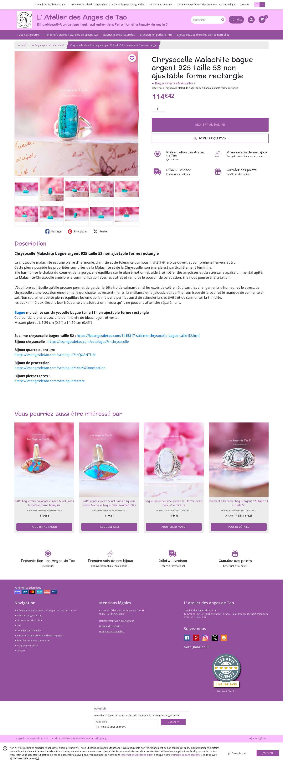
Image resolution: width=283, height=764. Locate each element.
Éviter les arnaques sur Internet (33, 640)
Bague (19, 312)
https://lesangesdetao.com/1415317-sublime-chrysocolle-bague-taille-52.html (138, 335)
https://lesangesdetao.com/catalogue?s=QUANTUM (55, 354)
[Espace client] (251, 19)
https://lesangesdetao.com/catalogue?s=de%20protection (59, 367)
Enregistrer (80, 231)
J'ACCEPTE (268, 753)
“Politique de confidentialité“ (186, 754)
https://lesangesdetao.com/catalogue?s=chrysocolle (88, 341)
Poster (103, 231)
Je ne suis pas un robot (113, 726)
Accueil (22, 45)
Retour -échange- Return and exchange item (40, 635)
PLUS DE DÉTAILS (109, 526)
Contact (245, 4)
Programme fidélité (27, 645)
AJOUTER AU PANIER (210, 125)
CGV (18, 625)
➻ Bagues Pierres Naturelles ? (173, 83)
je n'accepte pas (237, 753)
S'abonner (173, 722)
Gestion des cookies (110, 626)
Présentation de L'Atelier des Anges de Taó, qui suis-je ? (46, 610)
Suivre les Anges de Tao (29, 615)
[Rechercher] (222, 20)
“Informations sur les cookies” (137, 754)
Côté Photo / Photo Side (29, 620)
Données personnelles (28, 630)
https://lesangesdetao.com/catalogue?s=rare (49, 381)
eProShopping (98, 738)
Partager (56, 231)
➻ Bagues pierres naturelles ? (48, 45)
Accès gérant (259, 738)
